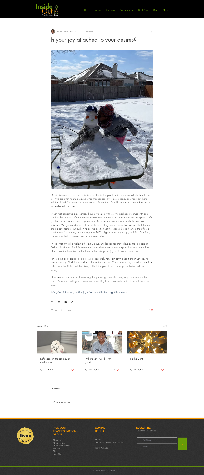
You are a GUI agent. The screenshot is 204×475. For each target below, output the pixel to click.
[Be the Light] (147, 342)
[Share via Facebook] (52, 301)
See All (164, 325)
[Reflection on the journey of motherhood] (57, 342)
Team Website (101, 448)
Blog (55, 451)
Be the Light (136, 358)
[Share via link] (72, 301)
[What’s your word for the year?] (102, 342)
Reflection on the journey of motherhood (55, 360)
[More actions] (151, 31)
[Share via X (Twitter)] (58, 301)
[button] (98, 10)
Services (57, 448)
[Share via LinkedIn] (65, 301)
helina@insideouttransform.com (109, 442)
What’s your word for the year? (99, 360)
